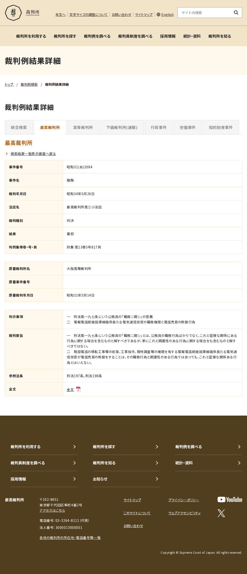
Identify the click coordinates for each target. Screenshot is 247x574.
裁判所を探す (65, 36)
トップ (9, 84)
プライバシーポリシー (183, 499)
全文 (70, 389)
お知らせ (100, 479)
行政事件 (159, 127)
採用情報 (168, 36)
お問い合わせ (121, 14)
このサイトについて (137, 512)
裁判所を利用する (31, 36)
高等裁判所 (83, 127)
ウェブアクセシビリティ (184, 512)
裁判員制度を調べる (135, 36)
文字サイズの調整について (88, 14)
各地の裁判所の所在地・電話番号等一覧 (70, 537)
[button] (229, 398)
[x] (221, 513)
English (167, 14)
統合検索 (19, 127)
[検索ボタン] (236, 12)
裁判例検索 (29, 84)
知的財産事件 (221, 127)
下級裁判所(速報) (122, 127)
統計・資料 (192, 36)
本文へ (60, 14)
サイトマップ (144, 14)
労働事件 (188, 127)
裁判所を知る (219, 36)
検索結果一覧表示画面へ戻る (33, 153)
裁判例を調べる (97, 36)
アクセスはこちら (52, 510)
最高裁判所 (50, 127)
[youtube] (230, 499)
